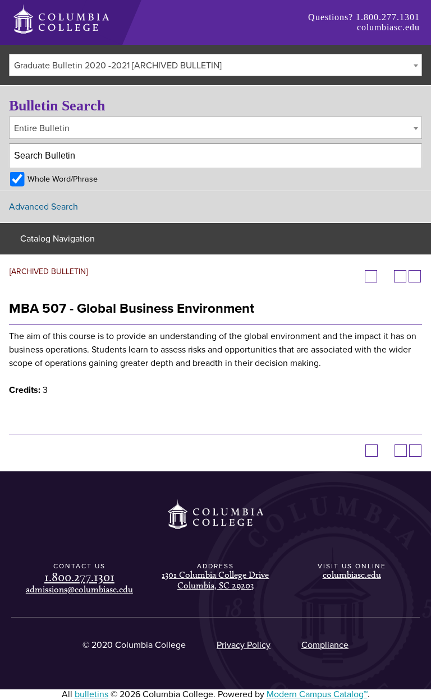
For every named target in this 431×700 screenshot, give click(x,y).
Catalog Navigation (57, 238)
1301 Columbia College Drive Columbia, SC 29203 (215, 579)
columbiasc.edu (388, 27)
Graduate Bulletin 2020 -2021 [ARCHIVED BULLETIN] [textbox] (118, 65)
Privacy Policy (243, 645)
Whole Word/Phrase (62, 179)
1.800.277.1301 (388, 17)
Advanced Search (43, 206)
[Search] (410, 155)
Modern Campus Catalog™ (317, 694)
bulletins (91, 694)
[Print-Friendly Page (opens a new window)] (400, 276)
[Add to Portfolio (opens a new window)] (371, 276)
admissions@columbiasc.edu (79, 589)
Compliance (325, 645)
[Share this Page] (385, 276)
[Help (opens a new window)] (415, 276)
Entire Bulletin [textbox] (42, 128)
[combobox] (215, 65)
